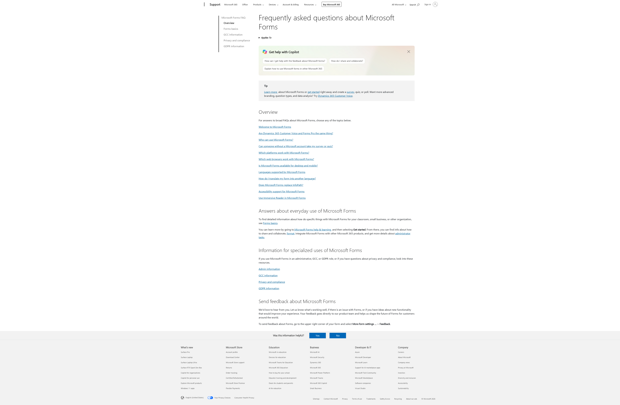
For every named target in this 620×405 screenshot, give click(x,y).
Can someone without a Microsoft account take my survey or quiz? (296, 146)
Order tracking (231, 373)
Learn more (271, 92)
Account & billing (291, 4)
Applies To (266, 37)
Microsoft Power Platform (320, 373)
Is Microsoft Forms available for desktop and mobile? (288, 165)
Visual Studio (360, 388)
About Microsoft (404, 357)
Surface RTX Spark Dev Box (191, 367)
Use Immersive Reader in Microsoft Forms (282, 198)
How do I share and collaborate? (347, 60)
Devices (272, 4)
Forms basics (231, 28)
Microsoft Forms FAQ (233, 17)
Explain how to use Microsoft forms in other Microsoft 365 (293, 68)
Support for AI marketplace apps (367, 367)
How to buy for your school (279, 373)
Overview (229, 23)
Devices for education (277, 357)
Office (245, 4)
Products (257, 4)
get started (314, 92)
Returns (229, 367)
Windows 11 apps (188, 388)
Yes (318, 335)
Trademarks (371, 399)
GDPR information (234, 46)
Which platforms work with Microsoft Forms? (284, 152)
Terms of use (357, 399)
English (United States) (195, 397)
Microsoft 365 (230, 4)
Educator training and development (282, 378)
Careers (401, 352)
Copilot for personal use (190, 378)
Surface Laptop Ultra (189, 362)
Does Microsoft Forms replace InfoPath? (281, 185)
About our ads (411, 399)
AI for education (275, 388)
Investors (401, 373)
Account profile (232, 352)
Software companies (363, 383)
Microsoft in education (277, 352)
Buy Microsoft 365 (331, 4)
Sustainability (403, 388)
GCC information (233, 34)
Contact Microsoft (331, 399)
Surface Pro (185, 352)
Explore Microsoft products (191, 383)
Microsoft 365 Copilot (318, 383)
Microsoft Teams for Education (281, 362)
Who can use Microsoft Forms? (276, 139)
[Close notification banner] (409, 52)
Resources (309, 4)
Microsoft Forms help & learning (312, 229)
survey (350, 92)
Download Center (233, 357)
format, (291, 233)
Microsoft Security (317, 357)
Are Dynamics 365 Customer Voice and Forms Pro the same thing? (296, 133)
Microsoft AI (315, 352)
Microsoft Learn (361, 362)
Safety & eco (385, 399)
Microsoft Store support (235, 362)
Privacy (345, 399)
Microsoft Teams (316, 378)
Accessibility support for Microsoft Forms (282, 191)
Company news (404, 362)
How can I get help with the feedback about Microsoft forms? (295, 60)
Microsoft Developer (363, 357)
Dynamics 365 (315, 362)
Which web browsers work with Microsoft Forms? (286, 159)
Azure (357, 352)
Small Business (316, 388)
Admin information (269, 269)
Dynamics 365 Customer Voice (335, 95)
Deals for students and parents (281, 383)
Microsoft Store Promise (235, 383)
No (338, 335)
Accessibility (403, 383)
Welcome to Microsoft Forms (275, 126)
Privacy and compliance (237, 40)
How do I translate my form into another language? (287, 178)
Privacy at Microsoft (405, 367)
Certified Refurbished (234, 378)
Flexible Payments (233, 388)
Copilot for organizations (190, 373)
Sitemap (316, 399)
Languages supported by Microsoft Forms (282, 172)
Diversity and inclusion (407, 378)
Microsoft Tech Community (365, 373)
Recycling (398, 399)
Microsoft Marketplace (364, 378)
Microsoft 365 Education (278, 367)
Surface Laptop (186, 357)
